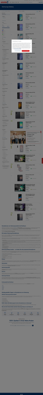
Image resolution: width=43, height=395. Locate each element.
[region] (21, 46)
